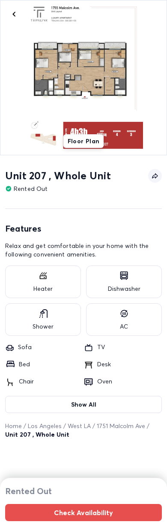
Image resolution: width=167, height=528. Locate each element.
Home (13, 426)
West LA (79, 426)
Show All (83, 404)
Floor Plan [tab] (84, 141)
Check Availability (83, 512)
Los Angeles (45, 426)
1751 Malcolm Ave (121, 426)
